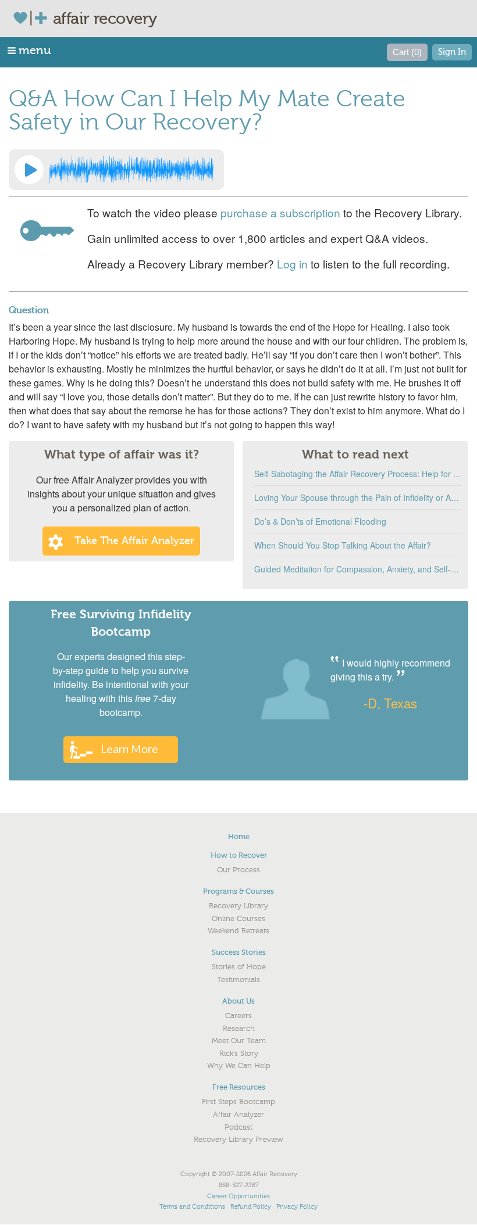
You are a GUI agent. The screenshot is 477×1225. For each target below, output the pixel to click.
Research (239, 1029)
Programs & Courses (238, 891)
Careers (238, 1016)
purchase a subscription (280, 212)
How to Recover (239, 855)
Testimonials (238, 980)
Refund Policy (250, 1206)
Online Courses (238, 919)
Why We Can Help (238, 1066)
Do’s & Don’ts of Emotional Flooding (320, 521)
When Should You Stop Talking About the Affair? (342, 545)
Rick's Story (238, 1054)
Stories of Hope (239, 967)
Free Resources (238, 1087)
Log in (292, 263)
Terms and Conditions (192, 1206)
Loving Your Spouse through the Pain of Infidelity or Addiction (358, 497)
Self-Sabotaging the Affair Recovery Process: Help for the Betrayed (358, 473)
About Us (238, 1001)
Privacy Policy (297, 1206)
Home (239, 836)
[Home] (33, 18)
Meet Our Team (239, 1041)
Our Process (238, 870)
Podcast (238, 1127)
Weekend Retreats (238, 931)
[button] (30, 50)
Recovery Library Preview (238, 1140)
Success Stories (239, 952)
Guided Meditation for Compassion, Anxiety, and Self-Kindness (358, 569)
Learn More (129, 748)
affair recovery (105, 18)
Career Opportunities (238, 1196)
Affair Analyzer (238, 1115)
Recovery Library (238, 906)
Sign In (452, 52)
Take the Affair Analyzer (134, 541)
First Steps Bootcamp (238, 1102)
